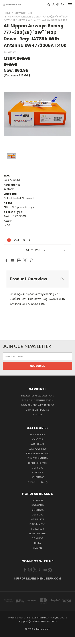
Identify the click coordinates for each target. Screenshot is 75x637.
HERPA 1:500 (37, 528)
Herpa (37, 543)
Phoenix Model (37, 524)
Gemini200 (37, 514)
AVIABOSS (37, 439)
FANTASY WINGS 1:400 (37, 453)
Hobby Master (37, 533)
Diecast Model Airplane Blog (37, 405)
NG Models (37, 505)
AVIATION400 (37, 444)
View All (37, 547)
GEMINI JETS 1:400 (37, 463)
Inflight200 (37, 509)
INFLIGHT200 (37, 477)
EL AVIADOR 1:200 (38, 448)
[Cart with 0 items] (62, 4)
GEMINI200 (37, 467)
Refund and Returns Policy (37, 400)
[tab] (37, 279)
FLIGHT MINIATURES (37, 458)
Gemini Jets (37, 519)
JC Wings (37, 500)
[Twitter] (25, 260)
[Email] (12, 260)
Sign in (30, 409)
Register (44, 409)
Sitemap (37, 414)
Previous (6, 633)
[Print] (19, 260)
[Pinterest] (31, 260)
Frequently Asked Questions (37, 395)
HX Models (37, 472)
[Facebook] (6, 260)
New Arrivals (37, 434)
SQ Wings (37, 538)
